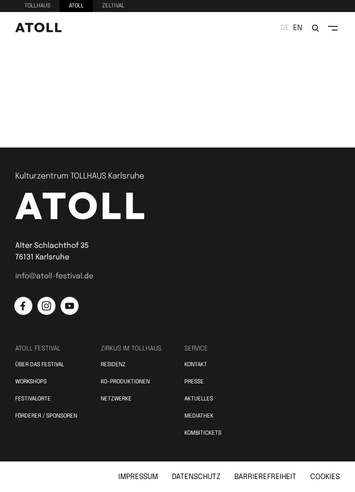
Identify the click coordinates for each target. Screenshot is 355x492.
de (285, 28)
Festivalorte (33, 399)
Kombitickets (202, 433)
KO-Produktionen (125, 382)
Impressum (138, 477)
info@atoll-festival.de (54, 276)
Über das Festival (39, 365)
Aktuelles (198, 399)
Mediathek (199, 416)
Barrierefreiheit (265, 477)
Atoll (76, 6)
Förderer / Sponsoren (46, 416)
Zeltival (113, 6)
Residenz (113, 365)
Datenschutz (196, 477)
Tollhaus (37, 6)
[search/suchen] (315, 28)
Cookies (325, 477)
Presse (194, 382)
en (297, 28)
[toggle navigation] (333, 28)
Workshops (31, 382)
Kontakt (195, 365)
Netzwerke (116, 399)
